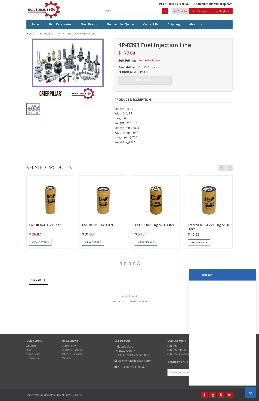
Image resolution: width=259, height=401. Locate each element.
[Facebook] (204, 395)
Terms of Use (33, 358)
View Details (40, 242)
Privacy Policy (33, 353)
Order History (69, 345)
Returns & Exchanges (72, 353)
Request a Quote (149, 60)
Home (30, 33)
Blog (28, 349)
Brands (48, 33)
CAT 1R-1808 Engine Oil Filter (154, 225)
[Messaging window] (222, 324)
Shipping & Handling (72, 349)
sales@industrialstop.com (134, 361)
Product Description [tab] (133, 100)
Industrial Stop (53, 394)
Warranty (66, 358)
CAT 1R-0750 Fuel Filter (97, 225)
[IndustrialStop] (44, 10)
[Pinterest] (221, 395)
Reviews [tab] (36, 280)
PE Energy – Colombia (178, 353)
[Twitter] (212, 395)
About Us (31, 345)
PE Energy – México (176, 349)
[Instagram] (229, 395)
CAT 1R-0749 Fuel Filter (45, 225)
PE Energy (172, 345)
